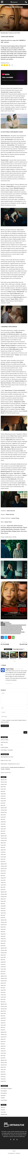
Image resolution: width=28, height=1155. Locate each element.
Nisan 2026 (3, 789)
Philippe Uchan (4, 632)
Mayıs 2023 (3, 870)
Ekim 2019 (3, 971)
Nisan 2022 (3, 901)
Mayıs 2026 (3, 786)
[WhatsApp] (13, 637)
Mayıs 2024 (3, 842)
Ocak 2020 (3, 964)
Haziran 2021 (4, 924)
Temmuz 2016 (4, 1062)
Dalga (2, 760)
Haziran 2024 (4, 840)
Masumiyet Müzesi (5, 756)
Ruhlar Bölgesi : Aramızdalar (7, 750)
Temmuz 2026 (4, 782)
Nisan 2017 (3, 1041)
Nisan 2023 (3, 873)
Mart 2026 (3, 791)
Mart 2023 (3, 875)
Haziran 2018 (4, 1008)
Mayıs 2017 (3, 1039)
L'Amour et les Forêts (11, 629)
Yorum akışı (3, 1112)
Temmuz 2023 (4, 866)
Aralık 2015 (3, 1078)
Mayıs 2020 (3, 955)
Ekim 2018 (3, 999)
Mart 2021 (3, 931)
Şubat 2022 (3, 906)
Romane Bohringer (12, 632)
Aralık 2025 (3, 798)
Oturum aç (3, 1107)
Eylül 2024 (3, 833)
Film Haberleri (4, 1093)
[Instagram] (14, 1139)
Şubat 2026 (3, 793)
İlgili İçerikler (8, 649)
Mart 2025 (3, 819)
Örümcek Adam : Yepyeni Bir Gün (8, 763)
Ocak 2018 (3, 1020)
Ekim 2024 (3, 831)
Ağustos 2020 (4, 948)
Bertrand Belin (18, 626)
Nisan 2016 (3, 1069)
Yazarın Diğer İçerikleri (18, 649)
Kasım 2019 (3, 969)
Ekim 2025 (3, 803)
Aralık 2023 (3, 854)
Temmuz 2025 (4, 810)
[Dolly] (23, 655)
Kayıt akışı (3, 1109)
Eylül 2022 (3, 889)
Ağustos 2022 (4, 891)
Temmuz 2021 (4, 922)
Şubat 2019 (3, 990)
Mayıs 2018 (3, 1011)
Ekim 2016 (3, 1055)
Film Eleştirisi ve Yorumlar (16, 627)
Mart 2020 (3, 959)
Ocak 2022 (3, 908)
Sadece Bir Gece (13, 658)
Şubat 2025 (3, 821)
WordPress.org (4, 1114)
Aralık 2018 (3, 994)
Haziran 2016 (4, 1064)
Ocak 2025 (3, 824)
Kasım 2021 (3, 913)
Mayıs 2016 (3, 1067)
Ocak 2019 (3, 992)
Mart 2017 (3, 1043)
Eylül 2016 (3, 1057)
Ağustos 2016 (4, 1060)
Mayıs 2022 (3, 899)
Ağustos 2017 (4, 1032)
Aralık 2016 (3, 1050)
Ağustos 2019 (4, 976)
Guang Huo (4, 629)
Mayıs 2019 (3, 983)
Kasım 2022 (3, 884)
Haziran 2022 (4, 896)
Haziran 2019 (4, 980)
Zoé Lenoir (18, 633)
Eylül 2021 (3, 917)
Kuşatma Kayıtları (4, 747)
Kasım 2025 (3, 800)
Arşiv (2, 772)
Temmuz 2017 (4, 1034)
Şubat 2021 (3, 934)
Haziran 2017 (4, 1036)
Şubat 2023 (3, 877)
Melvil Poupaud (11, 630)
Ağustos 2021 (4, 920)
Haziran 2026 (4, 784)
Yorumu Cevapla (8, 683)
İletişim (14, 1150)
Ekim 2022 (3, 887)
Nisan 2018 (3, 1013)
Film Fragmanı (4, 1090)
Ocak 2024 (3, 852)
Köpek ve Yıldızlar (4, 658)
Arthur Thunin (11, 626)
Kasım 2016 (3, 1053)
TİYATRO (3, 1097)
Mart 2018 (3, 1015)
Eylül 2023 (3, 861)
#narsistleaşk (17, 625)
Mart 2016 (3, 1071)
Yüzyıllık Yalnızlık (4, 767)
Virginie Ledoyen (11, 633)
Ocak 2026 (3, 796)
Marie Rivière (4, 630)
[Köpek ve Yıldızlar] (5, 655)
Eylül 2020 (3, 945)
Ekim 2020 (3, 943)
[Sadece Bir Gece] (14, 655)
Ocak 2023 (3, 880)
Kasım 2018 (3, 997)
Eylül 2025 (3, 805)
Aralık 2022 (3, 882)
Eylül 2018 (3, 1001)
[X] (5, 637)
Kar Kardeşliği (5, 644)
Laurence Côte (19, 629)
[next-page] (15, 661)
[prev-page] (13, 661)
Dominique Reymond (5, 627)
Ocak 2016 (3, 1076)
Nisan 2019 (3, 985)
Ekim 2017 (3, 1027)
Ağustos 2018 (4, 1004)
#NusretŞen (23, 625)
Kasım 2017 (3, 1025)
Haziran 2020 (4, 952)
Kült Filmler (3, 1095)
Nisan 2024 (3, 845)
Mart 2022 (3, 903)
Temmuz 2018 (4, 1006)
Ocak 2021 (3, 936)
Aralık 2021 (3, 910)
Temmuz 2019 (4, 978)
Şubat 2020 (3, 962)
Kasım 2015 (3, 1081)
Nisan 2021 (3, 929)
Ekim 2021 (3, 915)
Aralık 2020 (3, 938)
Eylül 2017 (3, 1029)
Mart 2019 (3, 987)
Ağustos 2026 (4, 779)
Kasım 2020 (3, 941)
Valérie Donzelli (21, 632)
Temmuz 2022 (4, 894)
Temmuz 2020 (4, 950)
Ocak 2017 (3, 1048)
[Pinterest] (9, 637)
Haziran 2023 (4, 868)
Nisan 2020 (3, 957)
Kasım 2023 (3, 856)
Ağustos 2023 (4, 863)
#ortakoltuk (4, 626)
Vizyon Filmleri (4, 1100)
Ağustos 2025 (4, 807)
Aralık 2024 (3, 826)
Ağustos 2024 (4, 835)
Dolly (20, 658)
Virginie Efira (4, 633)
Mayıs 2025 (3, 814)
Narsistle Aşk (6, 622)
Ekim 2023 (3, 859)
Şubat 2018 (3, 1018)
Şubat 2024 (3, 849)
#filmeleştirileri (9, 625)
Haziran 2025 (4, 812)
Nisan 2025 (3, 817)
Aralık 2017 (3, 1022)
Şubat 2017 (3, 1046)
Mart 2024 (3, 847)
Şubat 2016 (3, 1074)
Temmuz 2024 (4, 838)
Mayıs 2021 (3, 927)
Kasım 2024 (3, 828)
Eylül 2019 (3, 973)
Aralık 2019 (3, 966)
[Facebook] (2, 637)
